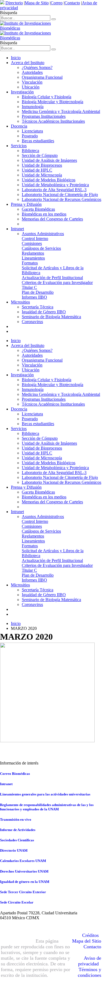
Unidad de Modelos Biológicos (48, 180)
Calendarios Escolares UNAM (23, 861)
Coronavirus (32, 321)
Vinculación (32, 82)
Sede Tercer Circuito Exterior (23, 892)
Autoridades (32, 72)
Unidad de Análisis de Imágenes (49, 160)
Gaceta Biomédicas (38, 209)
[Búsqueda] (53, 19)
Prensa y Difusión (26, 204)
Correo (57, 3)
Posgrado (30, 136)
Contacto (72, 3)
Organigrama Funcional (42, 77)
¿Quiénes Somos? (37, 67)
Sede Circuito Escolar (16, 902)
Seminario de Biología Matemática (51, 316)
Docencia (19, 126)
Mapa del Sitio (86, 941)
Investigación (22, 92)
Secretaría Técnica (37, 307)
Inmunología (33, 106)
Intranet (17, 228)
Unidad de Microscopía (42, 175)
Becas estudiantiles (38, 140)
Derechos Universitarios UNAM (24, 871)
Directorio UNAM (13, 850)
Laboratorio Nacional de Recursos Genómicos (61, 199)
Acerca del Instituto (27, 62)
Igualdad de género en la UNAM (24, 882)
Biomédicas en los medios (44, 214)
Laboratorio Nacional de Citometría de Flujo (60, 194)
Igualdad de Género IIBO (44, 311)
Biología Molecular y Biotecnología (52, 101)
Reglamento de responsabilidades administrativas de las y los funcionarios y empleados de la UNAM (47, 807)
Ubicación (30, 87)
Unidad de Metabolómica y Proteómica (55, 184)
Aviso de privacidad (89, 960)
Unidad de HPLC (37, 170)
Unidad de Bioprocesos (42, 165)
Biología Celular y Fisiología (46, 96)
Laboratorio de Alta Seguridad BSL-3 (54, 189)
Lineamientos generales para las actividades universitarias (45, 794)
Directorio (14, 3)
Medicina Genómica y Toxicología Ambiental (61, 111)
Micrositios (20, 302)
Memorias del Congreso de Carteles (52, 219)
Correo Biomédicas (15, 774)
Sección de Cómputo (40, 155)
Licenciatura (32, 131)
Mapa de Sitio (37, 3)
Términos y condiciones (89, 972)
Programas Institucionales (44, 116)
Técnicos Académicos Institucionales (53, 121)
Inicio (16, 57)
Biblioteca (30, 150)
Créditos (90, 935)
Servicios (19, 145)
